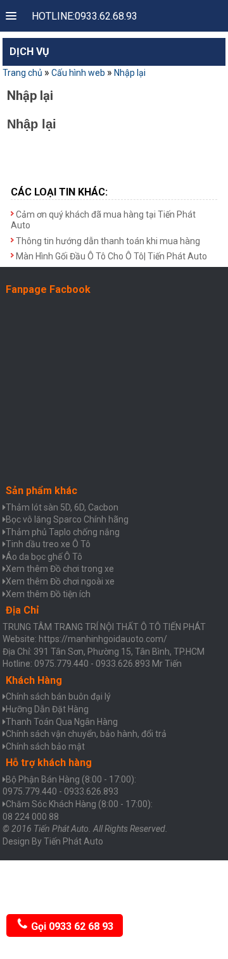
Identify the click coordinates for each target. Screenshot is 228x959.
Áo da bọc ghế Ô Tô (44, 557)
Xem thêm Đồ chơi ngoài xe (60, 581)
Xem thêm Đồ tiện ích (48, 594)
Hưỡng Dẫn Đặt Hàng (47, 709)
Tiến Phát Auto (73, 841)
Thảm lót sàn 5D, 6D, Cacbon (62, 507)
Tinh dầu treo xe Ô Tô (48, 544)
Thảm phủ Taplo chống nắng (63, 532)
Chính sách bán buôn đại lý (58, 696)
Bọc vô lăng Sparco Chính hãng (67, 519)
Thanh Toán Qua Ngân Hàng (62, 722)
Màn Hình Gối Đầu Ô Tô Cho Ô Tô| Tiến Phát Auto (111, 256)
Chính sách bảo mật (45, 746)
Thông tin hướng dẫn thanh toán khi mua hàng (108, 241)
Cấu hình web (78, 73)
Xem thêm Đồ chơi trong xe (60, 569)
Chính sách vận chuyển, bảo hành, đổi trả (86, 734)
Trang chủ (22, 73)
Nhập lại (130, 73)
